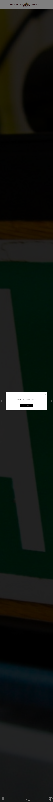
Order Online (26, 405)
